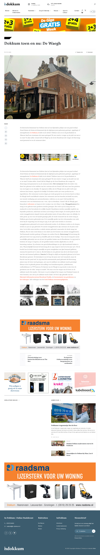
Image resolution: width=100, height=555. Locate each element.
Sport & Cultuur (65, 11)
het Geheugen (24, 279)
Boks (94, 548)
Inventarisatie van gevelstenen (64, 277)
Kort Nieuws (41, 523)
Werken (40, 526)
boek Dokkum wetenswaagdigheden (56, 279)
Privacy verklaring (61, 528)
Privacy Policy (78, 538)
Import (6, 38)
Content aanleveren (61, 526)
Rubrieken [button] (31, 10)
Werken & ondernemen (16, 11)
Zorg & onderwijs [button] (44, 10)
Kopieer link (80, 52)
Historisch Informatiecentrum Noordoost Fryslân (35, 277)
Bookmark (90, 52)
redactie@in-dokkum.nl (13, 526)
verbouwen (30, 204)
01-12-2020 (8, 52)
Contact (76, 10)
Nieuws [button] (56, 10)
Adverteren (59, 523)
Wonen (7, 10)
